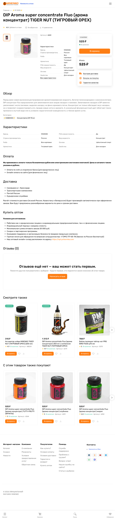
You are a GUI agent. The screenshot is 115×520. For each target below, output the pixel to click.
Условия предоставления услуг (29, 458)
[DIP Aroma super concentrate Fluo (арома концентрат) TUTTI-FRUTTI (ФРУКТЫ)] (20, 387)
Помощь (62, 444)
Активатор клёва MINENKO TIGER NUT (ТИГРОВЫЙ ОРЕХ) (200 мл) (19, 342)
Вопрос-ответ (65, 461)
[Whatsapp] (89, 459)
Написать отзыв (57, 276)
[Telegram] (106, 455)
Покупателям (46, 444)
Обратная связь (28, 465)
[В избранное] (19, 354)
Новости (6, 455)
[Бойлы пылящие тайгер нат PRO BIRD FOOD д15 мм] (94, 320)
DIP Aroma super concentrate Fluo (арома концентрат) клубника (56, 410)
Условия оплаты (47, 452)
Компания (26, 444)
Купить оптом (46, 465)
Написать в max (27, 4)
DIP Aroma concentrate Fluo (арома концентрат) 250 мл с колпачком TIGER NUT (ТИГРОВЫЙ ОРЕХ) (57, 343)
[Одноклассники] (94, 455)
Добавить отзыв (15, 27)
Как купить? (45, 448)
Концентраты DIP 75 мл (26, 118)
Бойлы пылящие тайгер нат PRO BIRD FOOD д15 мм (93, 342)
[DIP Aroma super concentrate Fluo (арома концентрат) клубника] (57, 387)
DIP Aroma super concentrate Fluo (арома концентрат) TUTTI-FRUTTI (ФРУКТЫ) (19, 411)
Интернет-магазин (11, 444)
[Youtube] (100, 455)
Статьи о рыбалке (66, 471)
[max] (94, 459)
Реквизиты (26, 452)
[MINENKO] (10, 3)
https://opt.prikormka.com (63, 239)
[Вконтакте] (89, 455)
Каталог (6, 448)
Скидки (6, 452)
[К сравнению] (23, 354)
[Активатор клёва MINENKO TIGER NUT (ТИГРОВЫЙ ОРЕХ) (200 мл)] (20, 320)
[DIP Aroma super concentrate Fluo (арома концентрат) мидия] (94, 387)
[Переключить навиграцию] (110, 3)
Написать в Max (95, 449)
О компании (27, 448)
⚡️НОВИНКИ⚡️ (9, 118)
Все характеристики (48, 78)
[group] (26, 51)
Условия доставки (48, 455)
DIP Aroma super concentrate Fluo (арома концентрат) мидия (93, 410)
